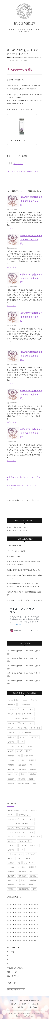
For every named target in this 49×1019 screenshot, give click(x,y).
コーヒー (11, 732)
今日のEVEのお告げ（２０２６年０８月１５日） (31, 355)
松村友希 (11, 769)
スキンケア (12, 737)
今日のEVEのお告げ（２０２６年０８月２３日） (31, 201)
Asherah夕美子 (13, 700)
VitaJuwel (11, 705)
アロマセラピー (24, 705)
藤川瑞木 (11, 783)
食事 (34, 783)
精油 (9, 774)
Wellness (10, 964)
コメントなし (11, 228)
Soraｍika (34, 700)
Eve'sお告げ (11, 952)
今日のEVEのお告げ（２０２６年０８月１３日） (31, 394)
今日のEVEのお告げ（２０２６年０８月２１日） (31, 239)
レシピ (10, 751)
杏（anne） (18, 163)
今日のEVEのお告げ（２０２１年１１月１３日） (23, 486)
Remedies (10, 960)
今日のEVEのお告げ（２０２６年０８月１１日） (31, 433)
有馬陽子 (11, 765)
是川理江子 (32, 760)
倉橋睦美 (11, 756)
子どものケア (28, 756)
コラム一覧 (35, 1004)
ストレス (23, 737)
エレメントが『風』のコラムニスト (20, 723)
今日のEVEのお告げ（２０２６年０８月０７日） (24, 940)
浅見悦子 (33, 769)
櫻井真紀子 (22, 769)
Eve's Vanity (24, 23)
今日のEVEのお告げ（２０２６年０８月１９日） (31, 278)
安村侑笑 (11, 760)
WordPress (29, 1016)
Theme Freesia (36, 1013)
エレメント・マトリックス (17, 728)
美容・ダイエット (13, 976)
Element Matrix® (13, 948)
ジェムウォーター (24, 732)
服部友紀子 (22, 765)
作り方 (28, 751)
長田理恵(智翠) (23, 783)
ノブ (21, 742)
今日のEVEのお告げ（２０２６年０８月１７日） (31, 317)
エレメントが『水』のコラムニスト (20, 714)
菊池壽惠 (11, 779)
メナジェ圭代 (30, 746)
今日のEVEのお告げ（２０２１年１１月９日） (23, 478)
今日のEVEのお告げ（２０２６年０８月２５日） (24, 904)
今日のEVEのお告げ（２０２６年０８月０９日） (24, 936)
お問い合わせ (33, 1007)
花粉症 (23, 774)
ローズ (19, 751)
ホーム (12, 1000)
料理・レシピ (12, 972)
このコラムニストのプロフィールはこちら (22, 171)
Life (8, 956)
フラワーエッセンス (15, 746)
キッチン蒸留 (35, 728)
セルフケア (34, 737)
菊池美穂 (21, 779)
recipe (25, 700)
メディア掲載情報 (17, 1007)
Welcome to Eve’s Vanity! (29, 1000)
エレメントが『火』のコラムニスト (20, 718)
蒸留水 (31, 779)
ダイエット (12, 742)
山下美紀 (21, 760)
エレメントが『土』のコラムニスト (20, 709)
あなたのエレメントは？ (18, 1004)
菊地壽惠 (33, 774)
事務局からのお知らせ (15, 968)
